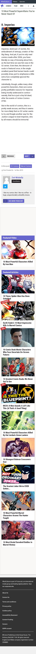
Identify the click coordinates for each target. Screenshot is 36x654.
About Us (5, 593)
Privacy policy (6, 606)
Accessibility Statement (10, 615)
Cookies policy (7, 610)
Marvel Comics (26, 166)
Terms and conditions (9, 602)
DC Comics (15, 166)
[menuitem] (6, 2)
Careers (4, 624)
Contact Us (5, 597)
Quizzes (22, 2)
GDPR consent (7, 628)
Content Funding (7, 619)
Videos (15, 2)
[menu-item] (8, 6)
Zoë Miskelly (17, 177)
